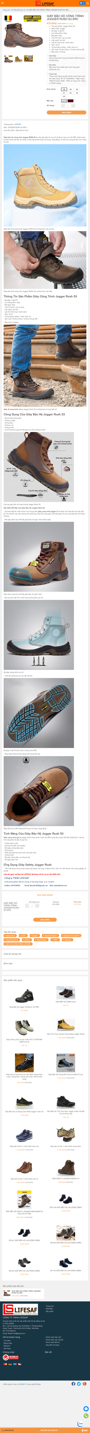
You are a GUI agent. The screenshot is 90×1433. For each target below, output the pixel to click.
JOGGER (17, 124)
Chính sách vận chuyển (54, 1339)
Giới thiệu (49, 1308)
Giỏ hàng (7, 1348)
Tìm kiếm (7, 1340)
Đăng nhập (8, 1343)
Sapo (39, 1384)
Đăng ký (7, 1346)
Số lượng (50, 105)
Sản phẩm (50, 1311)
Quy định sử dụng (52, 1345)
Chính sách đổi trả (53, 1342)
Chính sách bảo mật (53, 1337)
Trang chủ (49, 1306)
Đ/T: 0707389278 (9, 1331)
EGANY (22, 1384)
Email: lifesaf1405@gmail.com (14, 1333)
